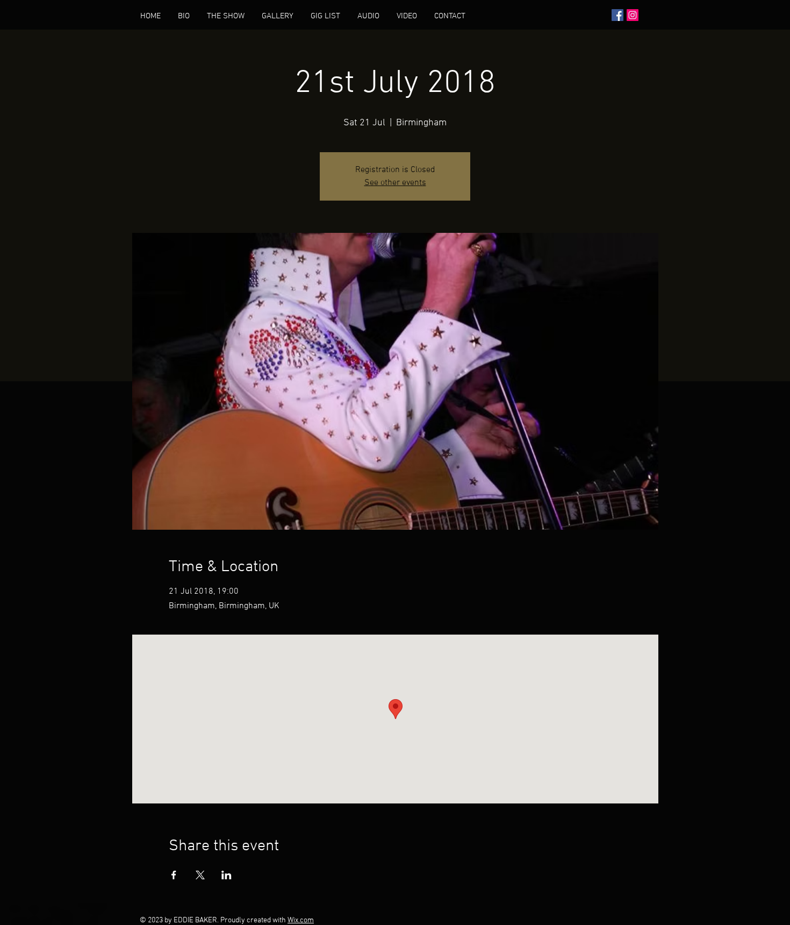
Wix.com (301, 920)
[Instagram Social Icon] (632, 15)
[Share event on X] (200, 875)
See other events (395, 182)
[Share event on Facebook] (174, 875)
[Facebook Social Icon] (617, 15)
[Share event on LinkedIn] (226, 875)
